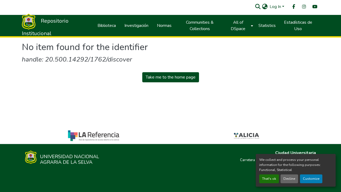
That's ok (269, 178)
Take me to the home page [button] (171, 77)
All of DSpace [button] (238, 25)
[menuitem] (293, 7)
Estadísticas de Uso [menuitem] (298, 25)
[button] (257, 6)
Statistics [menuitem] (267, 25)
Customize (311, 178)
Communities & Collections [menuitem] (200, 25)
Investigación (136, 25)
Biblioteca (107, 25)
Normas (164, 25)
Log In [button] (276, 7)
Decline (289, 178)
